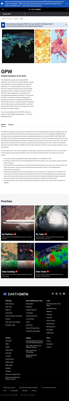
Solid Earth (29, 325)
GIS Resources (50, 327)
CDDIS (7, 347)
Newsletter (49, 344)
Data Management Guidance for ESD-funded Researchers (34, 341)
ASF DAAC (8, 341)
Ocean (28, 322)
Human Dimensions (31, 316)
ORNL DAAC (9, 365)
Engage (28, 338)
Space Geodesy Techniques (13, 316)
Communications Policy (49, 387)
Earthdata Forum (6, 116)
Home (3, 18)
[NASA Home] (29, 9)
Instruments (8, 313)
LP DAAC (8, 356)
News (48, 338)
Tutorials (49, 317)
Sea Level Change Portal (12, 374)
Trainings (49, 314)
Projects (16, 18)
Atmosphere (29, 304)
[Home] (36, 9)
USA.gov (34, 390)
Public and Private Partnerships (31, 351)
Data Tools (8, 307)
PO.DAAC (8, 371)
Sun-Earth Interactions (32, 328)
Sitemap (24, 390)
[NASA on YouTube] (64, 293)
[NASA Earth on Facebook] (52, 293)
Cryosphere (29, 313)
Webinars (49, 311)
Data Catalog (9, 304)
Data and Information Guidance (28, 387)
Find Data (9, 18)
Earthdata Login (10, 325)
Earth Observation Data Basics (53, 304)
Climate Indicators (31, 310)
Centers (8, 338)
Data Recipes (50, 323)
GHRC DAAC (9, 350)
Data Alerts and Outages (12, 322)
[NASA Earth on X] (60, 293)
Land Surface (30, 319)
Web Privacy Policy (9, 387)
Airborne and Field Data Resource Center (12, 378)
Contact (48, 347)
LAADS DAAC (9, 359)
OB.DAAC (8, 368)
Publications (50, 333)
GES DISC (8, 353)
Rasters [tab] (10, 124)
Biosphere (29, 307)
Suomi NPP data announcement (32, 5)
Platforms (8, 310)
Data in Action (50, 320)
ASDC (7, 344)
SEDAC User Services (17, 114)
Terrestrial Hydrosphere (33, 331)
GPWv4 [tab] (3, 124)
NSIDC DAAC (9, 362)
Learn (48, 301)
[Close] (67, 4)
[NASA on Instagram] (56, 293)
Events (48, 341)
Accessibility (14, 390)
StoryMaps (49, 330)
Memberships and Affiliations (31, 356)
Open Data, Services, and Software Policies (33, 346)
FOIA (5, 390)
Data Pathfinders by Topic (34, 301)
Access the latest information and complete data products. (24, 26)
